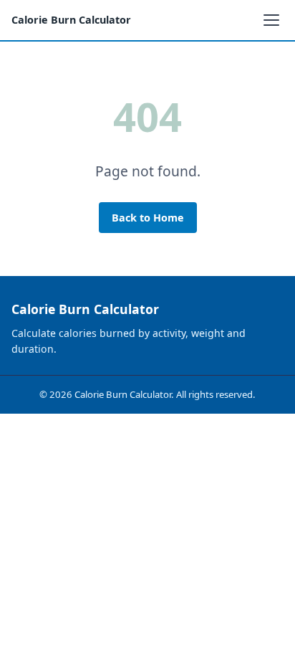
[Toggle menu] (271, 20)
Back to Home (148, 217)
